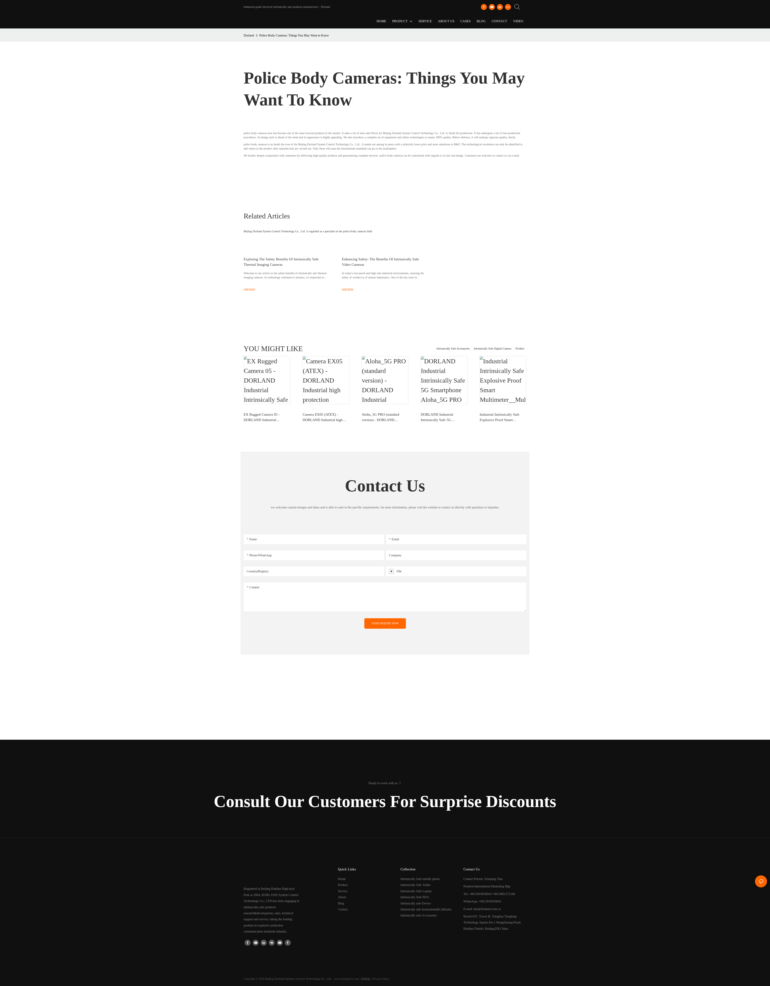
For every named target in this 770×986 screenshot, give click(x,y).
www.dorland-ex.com (346, 978)
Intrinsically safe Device (415, 903)
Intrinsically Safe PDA (414, 897)
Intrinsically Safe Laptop (416, 891)
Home (342, 879)
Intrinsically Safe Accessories (453, 348)
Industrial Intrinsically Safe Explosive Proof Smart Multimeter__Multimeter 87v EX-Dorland (501, 417)
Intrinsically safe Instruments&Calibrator (426, 909)
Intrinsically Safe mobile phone (420, 879)
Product (520, 348)
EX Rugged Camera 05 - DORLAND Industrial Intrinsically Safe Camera (262, 417)
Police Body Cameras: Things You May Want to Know (294, 35)
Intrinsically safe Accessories (418, 915)
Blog (341, 903)
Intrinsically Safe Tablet (415, 885)
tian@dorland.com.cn (487, 909)
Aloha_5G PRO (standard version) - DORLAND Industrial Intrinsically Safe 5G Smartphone (384, 417)
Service (342, 891)
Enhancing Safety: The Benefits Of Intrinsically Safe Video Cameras (380, 262)
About (342, 897)
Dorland (249, 35)
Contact (343, 909)
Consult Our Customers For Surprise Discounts (385, 801)
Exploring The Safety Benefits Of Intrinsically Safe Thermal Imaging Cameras (281, 262)
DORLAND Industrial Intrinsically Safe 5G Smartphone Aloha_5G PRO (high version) (441, 417)
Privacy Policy (380, 978)
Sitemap (365, 978)
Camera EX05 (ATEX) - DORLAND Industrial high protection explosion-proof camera (322, 417)
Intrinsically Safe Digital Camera (492, 348)
